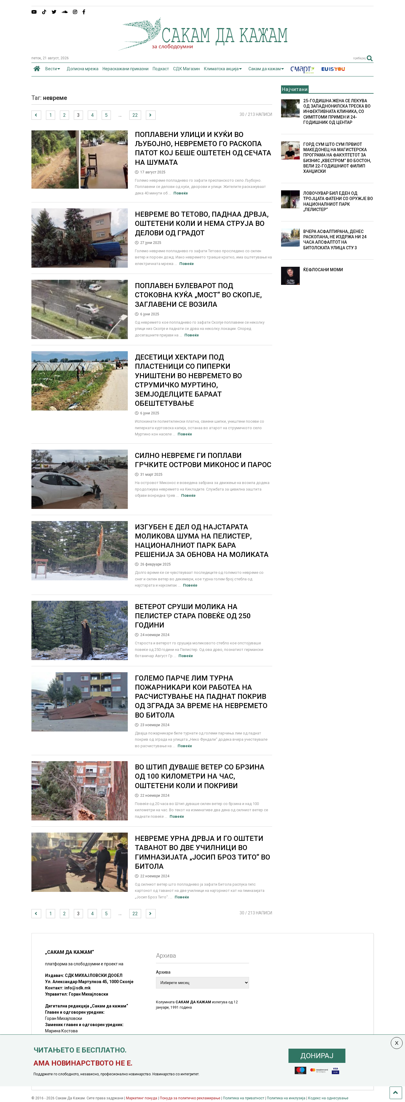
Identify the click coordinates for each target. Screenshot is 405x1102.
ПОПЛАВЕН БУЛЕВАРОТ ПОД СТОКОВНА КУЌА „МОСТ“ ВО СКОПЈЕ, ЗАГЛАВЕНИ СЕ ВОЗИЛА (198, 295)
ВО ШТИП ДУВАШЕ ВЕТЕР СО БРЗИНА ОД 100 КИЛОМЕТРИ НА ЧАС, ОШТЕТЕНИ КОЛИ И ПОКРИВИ (199, 776)
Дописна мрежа (82, 68)
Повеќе (180, 193)
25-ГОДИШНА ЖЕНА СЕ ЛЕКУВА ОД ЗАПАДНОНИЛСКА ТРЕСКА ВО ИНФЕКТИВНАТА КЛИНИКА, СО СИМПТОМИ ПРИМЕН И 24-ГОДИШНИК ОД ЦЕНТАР (337, 111)
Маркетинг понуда (142, 1098)
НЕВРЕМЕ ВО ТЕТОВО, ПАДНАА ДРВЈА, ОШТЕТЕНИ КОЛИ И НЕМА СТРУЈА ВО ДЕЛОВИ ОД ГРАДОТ (202, 223)
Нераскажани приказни (126, 68)
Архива (163, 972)
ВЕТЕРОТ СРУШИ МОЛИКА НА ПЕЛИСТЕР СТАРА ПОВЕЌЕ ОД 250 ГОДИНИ (193, 616)
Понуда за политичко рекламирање (190, 1098)
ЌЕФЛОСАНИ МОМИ (323, 269)
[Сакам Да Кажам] (202, 48)
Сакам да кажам (264, 68)
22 (135, 115)
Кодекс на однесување (328, 1098)
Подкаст (161, 68)
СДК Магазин (186, 68)
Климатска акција (221, 68)
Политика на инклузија (286, 1098)
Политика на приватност (243, 1098)
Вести (51, 68)
